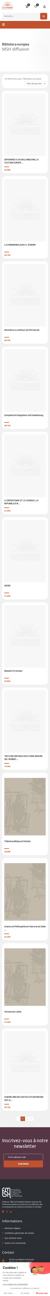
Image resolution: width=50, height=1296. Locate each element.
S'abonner (23, 1164)
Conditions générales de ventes (19, 1233)
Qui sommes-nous (13, 1238)
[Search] (43, 16)
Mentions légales (13, 1228)
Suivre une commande (15, 1243)
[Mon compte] (44, 6)
